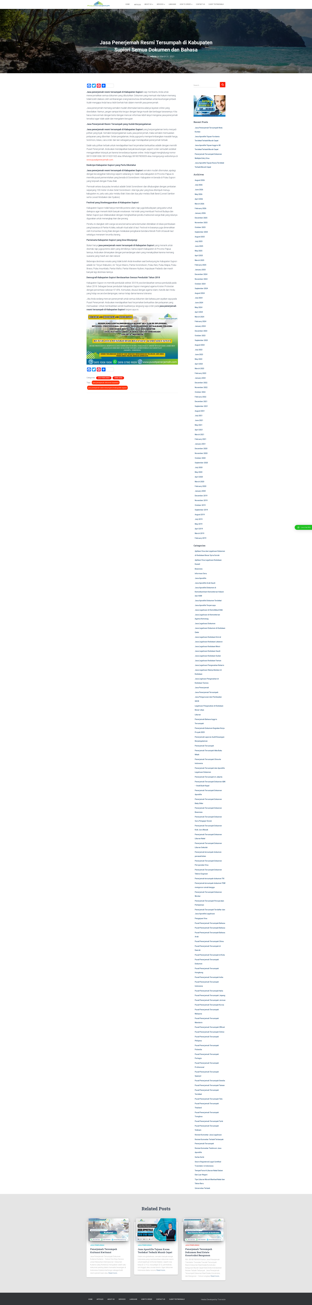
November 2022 (201, 387)
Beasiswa (198, 569)
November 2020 (201, 453)
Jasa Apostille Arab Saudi (205, 583)
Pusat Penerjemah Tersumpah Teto (209, 1099)
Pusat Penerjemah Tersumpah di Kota (210, 955)
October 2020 (200, 458)
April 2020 (199, 477)
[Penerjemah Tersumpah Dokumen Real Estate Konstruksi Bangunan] (203, 1230)
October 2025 (200, 227)
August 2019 (200, 515)
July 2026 (198, 185)
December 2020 (201, 449)
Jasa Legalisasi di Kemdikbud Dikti (209, 610)
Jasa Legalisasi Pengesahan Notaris (209, 665)
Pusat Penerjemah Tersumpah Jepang (210, 995)
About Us (148, 4)
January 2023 (200, 378)
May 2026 (198, 194)
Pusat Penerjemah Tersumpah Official (210, 1027)
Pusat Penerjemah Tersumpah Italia (209, 991)
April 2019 (199, 529)
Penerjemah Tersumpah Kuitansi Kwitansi (103, 1251)
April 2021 (199, 430)
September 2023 (201, 340)
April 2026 (199, 199)
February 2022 (200, 397)
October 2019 (200, 505)
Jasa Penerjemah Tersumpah (206, 692)
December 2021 (201, 401)
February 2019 (200, 538)
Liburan (198, 715)
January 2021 (200, 444)
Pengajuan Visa (201, 918)
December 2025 (201, 218)
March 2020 (199, 482)
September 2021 (201, 406)
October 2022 (200, 392)
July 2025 (198, 241)
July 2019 (198, 519)
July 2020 (198, 467)
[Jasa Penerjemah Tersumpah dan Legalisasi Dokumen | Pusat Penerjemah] (98, 4)
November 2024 (201, 279)
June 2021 (199, 420)
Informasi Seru (201, 573)
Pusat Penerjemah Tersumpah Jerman (210, 1000)
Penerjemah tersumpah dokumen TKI (209, 879)
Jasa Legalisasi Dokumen (205, 623)
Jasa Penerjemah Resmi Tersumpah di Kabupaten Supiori (107, 388)
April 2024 (199, 312)
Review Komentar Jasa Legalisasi (208, 1135)
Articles (137, 4)
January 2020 (200, 491)
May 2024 (198, 307)
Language (172, 4)
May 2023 (198, 359)
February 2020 (200, 486)
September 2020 (201, 463)
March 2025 (199, 260)
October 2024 (200, 284)
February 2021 (200, 439)
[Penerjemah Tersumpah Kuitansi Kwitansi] (108, 1230)
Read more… (113, 1273)
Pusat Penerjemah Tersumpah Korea (209, 1005)
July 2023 (198, 350)
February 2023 (200, 373)
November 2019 (201, 500)
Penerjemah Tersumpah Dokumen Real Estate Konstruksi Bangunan (198, 1252)
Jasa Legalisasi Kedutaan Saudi (207, 651)
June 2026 (199, 190)
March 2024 (199, 317)
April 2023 (199, 364)
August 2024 (200, 293)
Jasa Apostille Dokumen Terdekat (208, 601)
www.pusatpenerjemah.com (100, 159)
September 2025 (201, 232)
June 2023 (199, 354)
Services (160, 4)
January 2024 (200, 326)
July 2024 (198, 298)
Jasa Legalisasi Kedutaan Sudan (208, 656)
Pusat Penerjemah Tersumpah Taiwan (210, 1085)
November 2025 (201, 223)
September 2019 (201, 510)
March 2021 (199, 434)
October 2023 (200, 336)
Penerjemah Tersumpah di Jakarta (208, 777)
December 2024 (201, 274)
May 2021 (198, 425)
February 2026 (200, 208)
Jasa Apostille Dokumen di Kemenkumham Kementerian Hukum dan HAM (209, 592)
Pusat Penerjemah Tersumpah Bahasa (210, 923)
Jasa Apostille (200, 578)
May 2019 (198, 524)
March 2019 (199, 533)
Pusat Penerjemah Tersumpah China (209, 941)
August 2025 (200, 237)
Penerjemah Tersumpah (204, 746)
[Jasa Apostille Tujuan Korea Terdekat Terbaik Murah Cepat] (156, 1230)
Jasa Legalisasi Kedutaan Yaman (208, 661)
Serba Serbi (118, 378)
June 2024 (199, 303)
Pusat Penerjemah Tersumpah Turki (209, 1121)
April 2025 (199, 255)
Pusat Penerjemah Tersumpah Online (209, 1032)
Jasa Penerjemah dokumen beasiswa (106, 383)
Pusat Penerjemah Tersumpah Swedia (210, 1081)
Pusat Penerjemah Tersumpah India (209, 977)
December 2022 (201, 383)
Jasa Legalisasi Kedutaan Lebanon (209, 642)
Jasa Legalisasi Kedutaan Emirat (208, 637)
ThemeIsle (221, 1299)
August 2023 (200, 345)
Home (128, 4)
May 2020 (198, 472)
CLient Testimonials (216, 4)
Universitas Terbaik (202, 1188)
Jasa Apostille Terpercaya (205, 605)
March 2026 (199, 204)
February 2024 (200, 321)
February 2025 (200, 265)
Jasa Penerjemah (104, 378)
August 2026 (200, 180)
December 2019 (201, 496)
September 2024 (201, 288)
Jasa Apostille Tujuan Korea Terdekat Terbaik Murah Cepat (155, 1251)
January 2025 (200, 270)
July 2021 (198, 416)
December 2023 (201, 331)
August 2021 (200, 411)
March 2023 (199, 368)
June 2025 (199, 246)
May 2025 (198, 251)
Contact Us (200, 4)
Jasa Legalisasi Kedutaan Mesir (207, 646)
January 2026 (200, 213)
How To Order (185, 4)
